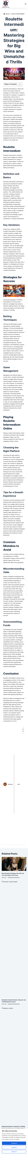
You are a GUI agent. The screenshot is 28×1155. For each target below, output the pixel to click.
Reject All (14, 1151)
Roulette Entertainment (17, 13)
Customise (14, 1147)
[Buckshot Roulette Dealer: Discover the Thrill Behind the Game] (14, 939)
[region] (14, 1141)
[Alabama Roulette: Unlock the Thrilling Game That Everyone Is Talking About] (14, 1065)
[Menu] (25, 4)
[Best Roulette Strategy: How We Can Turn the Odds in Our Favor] (14, 864)
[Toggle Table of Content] (19, 84)
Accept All (14, 1143)
